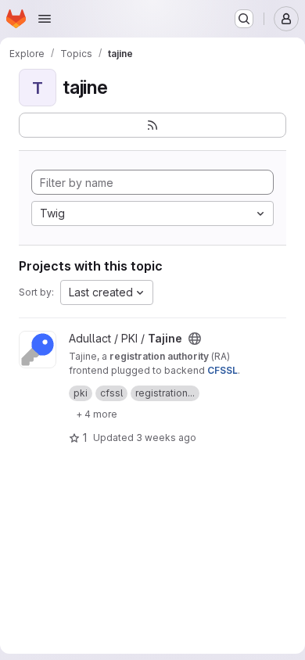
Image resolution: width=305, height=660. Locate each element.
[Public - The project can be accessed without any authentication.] (194, 338)
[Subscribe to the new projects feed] (152, 125)
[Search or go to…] (244, 18)
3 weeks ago (166, 437)
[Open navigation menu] (44, 18)
